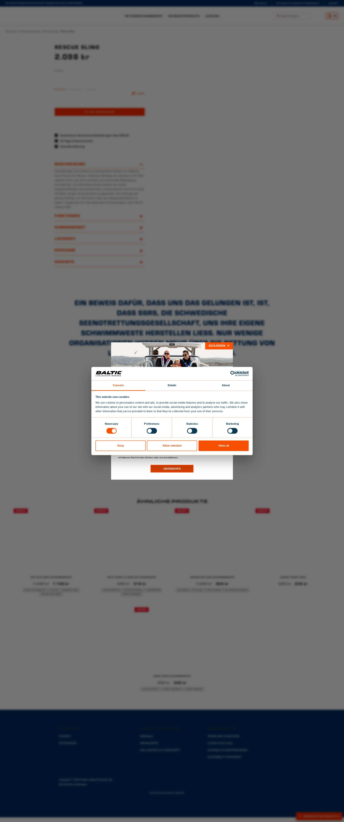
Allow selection (172, 445)
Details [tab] (172, 385)
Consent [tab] (118, 385)
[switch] (152, 431)
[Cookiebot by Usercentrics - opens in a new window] (233, 373)
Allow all (223, 445)
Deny (120, 445)
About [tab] (226, 385)
